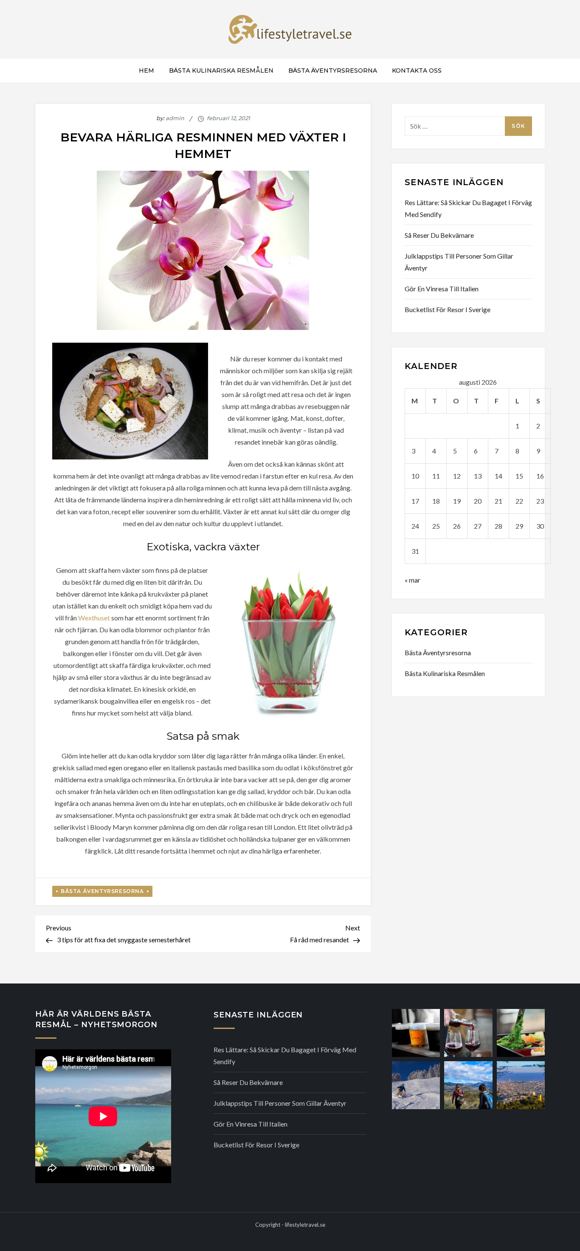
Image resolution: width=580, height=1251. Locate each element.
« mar (412, 580)
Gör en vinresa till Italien (442, 289)
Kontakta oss (417, 70)
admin (175, 118)
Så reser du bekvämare (439, 235)
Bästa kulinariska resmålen (221, 70)
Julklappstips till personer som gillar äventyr (459, 262)
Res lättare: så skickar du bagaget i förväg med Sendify (468, 208)
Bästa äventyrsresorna (332, 70)
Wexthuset (94, 618)
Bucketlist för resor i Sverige (447, 309)
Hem (146, 70)
